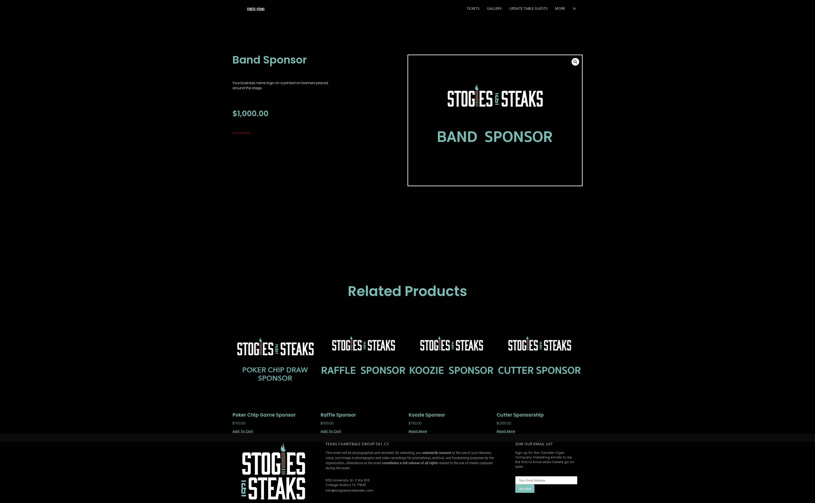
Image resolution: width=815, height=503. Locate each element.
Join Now (525, 488)
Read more (418, 431)
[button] (575, 62)
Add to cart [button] (242, 431)
